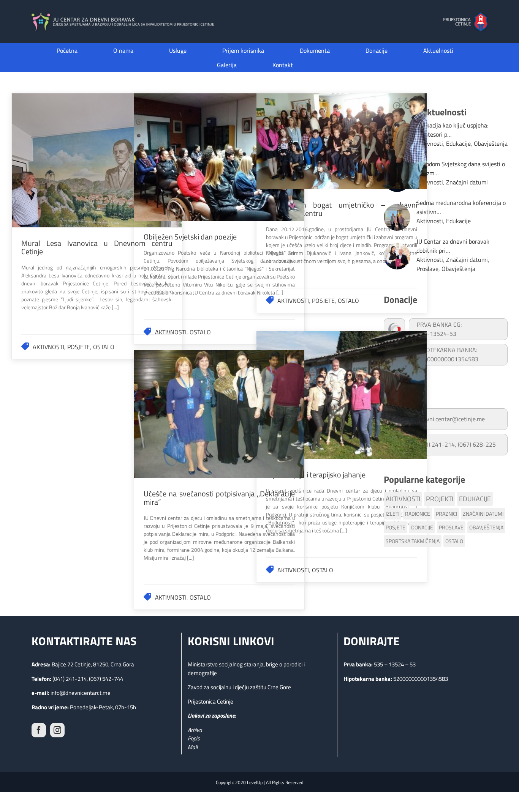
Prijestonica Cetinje (210, 701)
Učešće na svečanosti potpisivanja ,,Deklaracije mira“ (219, 414)
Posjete (78, 346)
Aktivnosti (48, 346)
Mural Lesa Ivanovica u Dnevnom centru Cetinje (97, 160)
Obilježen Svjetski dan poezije (219, 157)
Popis (193, 738)
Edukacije (458, 143)
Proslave (427, 268)
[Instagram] (57, 730)
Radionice (417, 514)
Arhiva (195, 730)
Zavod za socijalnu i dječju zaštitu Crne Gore (239, 687)
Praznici (446, 514)
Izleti (392, 514)
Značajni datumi (467, 182)
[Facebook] (39, 730)
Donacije (422, 527)
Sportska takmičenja (413, 541)
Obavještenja (491, 143)
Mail (193, 747)
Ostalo (103, 346)
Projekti (439, 499)
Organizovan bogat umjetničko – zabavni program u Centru (341, 141)
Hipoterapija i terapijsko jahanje (341, 395)
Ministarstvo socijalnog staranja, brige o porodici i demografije (246, 668)
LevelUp (255, 782)
